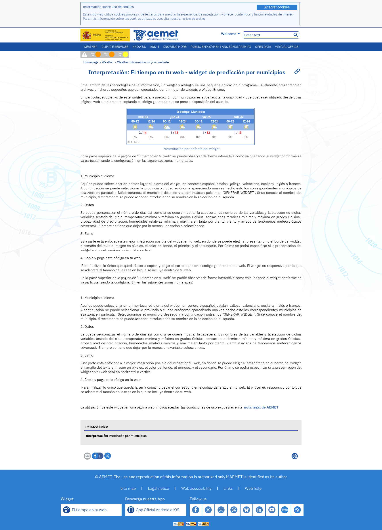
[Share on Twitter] (107, 456)
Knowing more (175, 47)
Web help (253, 488)
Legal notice (158, 488)
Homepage (90, 62)
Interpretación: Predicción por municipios (116, 436)
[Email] (87, 458)
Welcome (228, 33)
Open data (263, 47)
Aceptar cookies (277, 7)
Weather (90, 47)
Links (228, 488)
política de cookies (193, 19)
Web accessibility (196, 488)
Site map (128, 488)
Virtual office (286, 47)
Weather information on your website (143, 62)
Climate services (114, 47)
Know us (139, 47)
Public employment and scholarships (221, 47)
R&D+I (154, 47)
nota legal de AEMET (261, 407)
